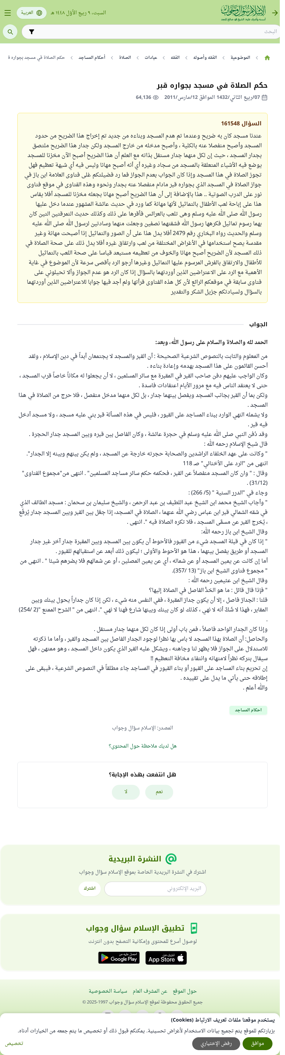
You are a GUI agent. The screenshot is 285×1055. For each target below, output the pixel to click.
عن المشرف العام (150, 991)
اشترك (90, 888)
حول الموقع (185, 991)
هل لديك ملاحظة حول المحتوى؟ (143, 746)
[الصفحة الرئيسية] (267, 58)
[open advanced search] (31, 32)
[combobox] (156, 32)
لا (126, 792)
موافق (257, 1043)
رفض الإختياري (216, 1043)
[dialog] (140, 1034)
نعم (159, 792)
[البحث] (10, 31)
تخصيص (14, 1043)
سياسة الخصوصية (108, 991)
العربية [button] (27, 13)
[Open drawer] (8, 13)
